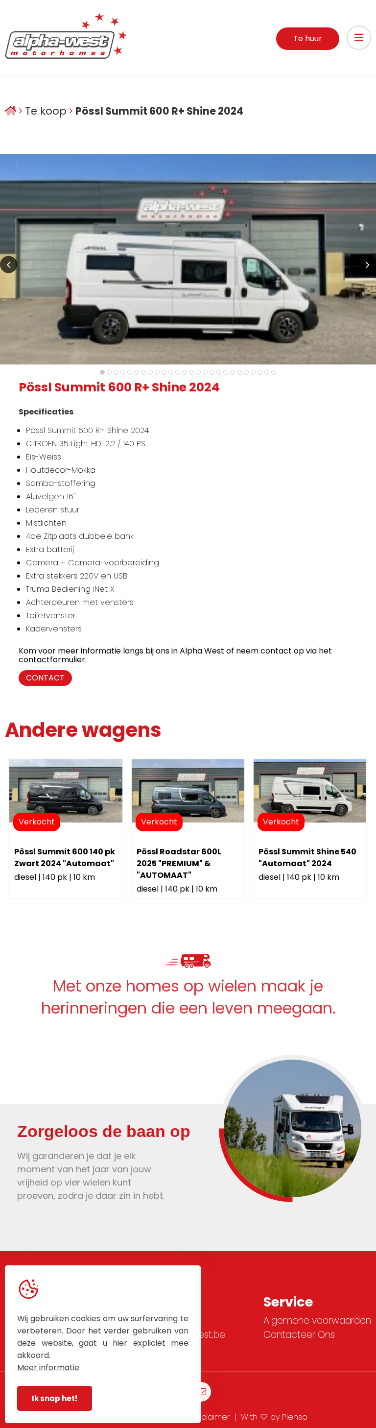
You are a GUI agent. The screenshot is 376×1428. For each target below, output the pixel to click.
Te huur (307, 38)
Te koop (46, 111)
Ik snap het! (54, 1398)
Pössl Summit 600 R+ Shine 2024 (159, 111)
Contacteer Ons (299, 1334)
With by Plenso (274, 1417)
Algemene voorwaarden (317, 1320)
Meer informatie (48, 1367)
